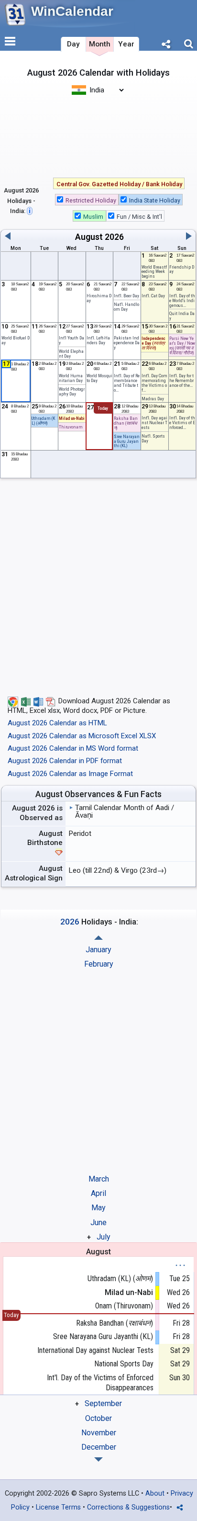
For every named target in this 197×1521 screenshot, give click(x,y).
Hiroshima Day (99, 298)
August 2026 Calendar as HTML (57, 723)
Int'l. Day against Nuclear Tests (154, 422)
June (98, 1222)
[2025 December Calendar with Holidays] (98, 937)
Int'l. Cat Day (153, 295)
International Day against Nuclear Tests (95, 1350)
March (98, 1178)
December (98, 1447)
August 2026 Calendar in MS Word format (73, 748)
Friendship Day (181, 269)
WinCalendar (72, 11)
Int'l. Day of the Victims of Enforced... (182, 422)
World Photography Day (72, 391)
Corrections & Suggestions (128, 1507)
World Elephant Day (71, 354)
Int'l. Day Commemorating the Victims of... (154, 382)
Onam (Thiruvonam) (124, 1305)
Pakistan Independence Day (127, 342)
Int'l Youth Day (71, 340)
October (98, 1418)
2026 (114, 237)
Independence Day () (153, 343)
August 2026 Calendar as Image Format (70, 773)
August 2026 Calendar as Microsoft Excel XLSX (82, 736)
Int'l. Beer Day (126, 295)
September (103, 1403)
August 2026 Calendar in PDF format (65, 760)
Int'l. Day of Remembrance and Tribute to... (127, 382)
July (103, 1236)
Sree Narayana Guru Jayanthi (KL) (103, 1336)
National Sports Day (123, 1363)
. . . (180, 1263)
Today (103, 408)
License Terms (58, 1507)
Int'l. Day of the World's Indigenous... (182, 300)
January (98, 949)
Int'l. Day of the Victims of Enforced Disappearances (100, 1382)
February (98, 964)
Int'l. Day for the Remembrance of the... (181, 380)
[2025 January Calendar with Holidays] (98, 1459)
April (98, 1193)
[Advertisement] (98, 135)
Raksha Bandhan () (114, 1323)
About (154, 1493)
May (98, 1207)
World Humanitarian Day (71, 378)
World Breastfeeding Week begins (154, 271)
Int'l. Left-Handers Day (98, 340)
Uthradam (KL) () (120, 1278)
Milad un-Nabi (72, 418)
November (98, 1432)
